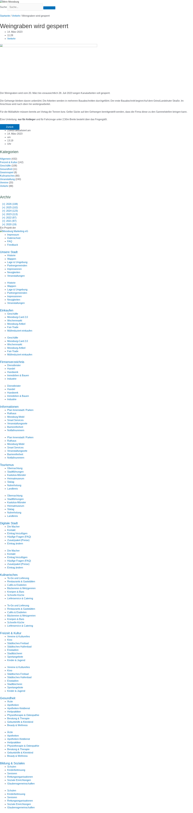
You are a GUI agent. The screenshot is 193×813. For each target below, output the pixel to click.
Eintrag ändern (15, 543)
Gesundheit (6, 169)
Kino (9, 640)
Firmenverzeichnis (12, 362)
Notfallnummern (15, 430)
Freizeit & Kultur (8, 162)
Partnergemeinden (17, 265)
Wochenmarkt (14, 320)
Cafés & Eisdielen (17, 585)
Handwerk (12, 372)
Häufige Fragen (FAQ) (19, 536)
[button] (9, 127)
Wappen (11, 259)
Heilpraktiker (14, 711)
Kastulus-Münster (16, 475)
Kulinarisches (7, 175)
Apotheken (13, 705)
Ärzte (10, 701)
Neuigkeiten (13, 272)
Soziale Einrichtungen (19, 780)
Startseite (5, 16)
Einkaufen (6, 310)
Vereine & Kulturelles (18, 636)
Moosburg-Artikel (16, 324)
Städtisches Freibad (18, 643)
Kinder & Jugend (16, 660)
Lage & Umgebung (17, 262)
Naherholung (14, 485)
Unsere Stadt (9, 252)
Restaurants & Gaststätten (21, 581)
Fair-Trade (12, 327)
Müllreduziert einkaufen (19, 330)
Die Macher (13, 526)
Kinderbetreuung (16, 770)
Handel (11, 368)
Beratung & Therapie (18, 718)
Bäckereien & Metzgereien (21, 588)
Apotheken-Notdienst (18, 708)
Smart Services (15, 420)
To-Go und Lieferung (18, 578)
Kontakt (11, 530)
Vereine (4, 182)
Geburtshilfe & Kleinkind (20, 722)
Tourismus (7, 465)
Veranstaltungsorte (17, 423)
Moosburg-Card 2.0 (17, 317)
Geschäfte (5, 165)
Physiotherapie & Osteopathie (23, 715)
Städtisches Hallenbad (19, 646)
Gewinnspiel (6, 172)
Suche (3, 7)
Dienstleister (14, 365)
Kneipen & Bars (15, 591)
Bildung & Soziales (12, 763)
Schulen (11, 766)
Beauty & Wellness (17, 725)
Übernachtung (14, 468)
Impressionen (14, 269)
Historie (11, 255)
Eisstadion (13, 650)
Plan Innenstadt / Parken (20, 410)
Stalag (10, 482)
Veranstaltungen (16, 276)
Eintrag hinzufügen (17, 533)
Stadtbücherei (14, 653)
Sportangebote (15, 656)
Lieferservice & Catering (20, 598)
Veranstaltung (7, 179)
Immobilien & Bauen (18, 375)
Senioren (12, 773)
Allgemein (5, 159)
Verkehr (16, 16)
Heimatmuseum (15, 478)
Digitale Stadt (9, 523)
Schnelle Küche (15, 595)
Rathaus (11, 413)
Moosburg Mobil (15, 417)
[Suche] (49, 7)
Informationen (9, 406)
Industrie (11, 378)
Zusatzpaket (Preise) (18, 540)
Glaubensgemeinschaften (21, 783)
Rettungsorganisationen (20, 777)
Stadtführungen (15, 471)
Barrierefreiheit (15, 427)
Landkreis (12, 488)
